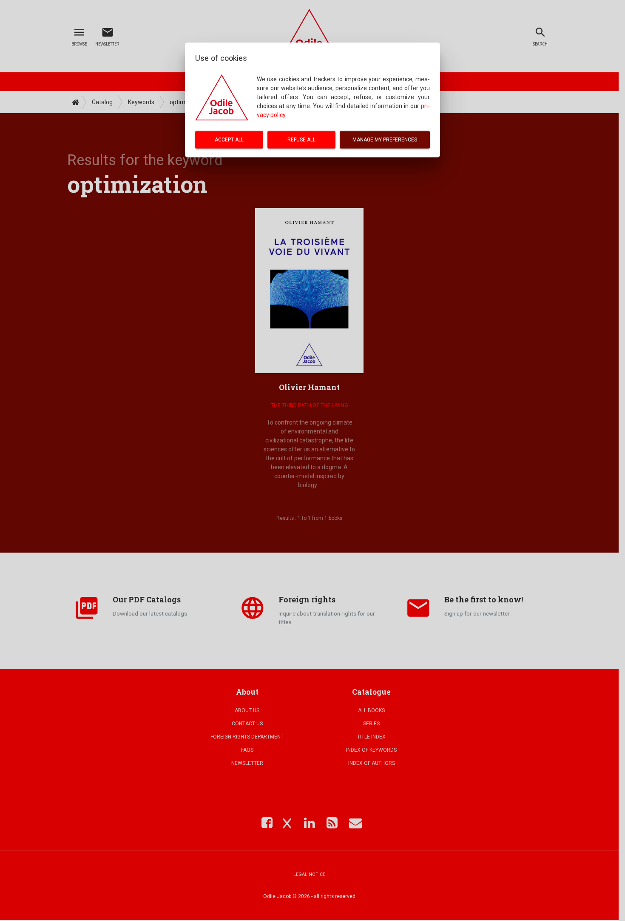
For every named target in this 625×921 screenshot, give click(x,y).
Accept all (229, 140)
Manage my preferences (384, 140)
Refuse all (301, 140)
